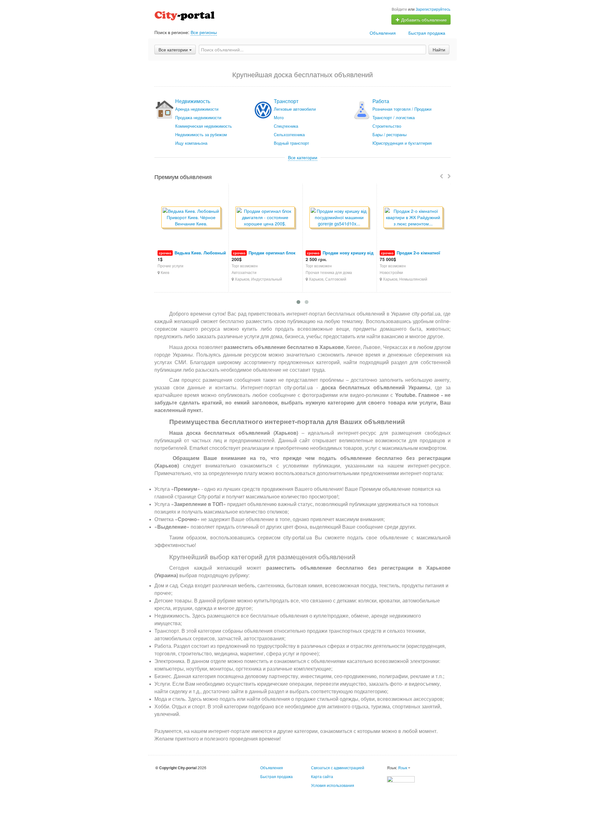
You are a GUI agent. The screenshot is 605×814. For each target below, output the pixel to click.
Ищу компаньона (191, 143)
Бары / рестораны (389, 134)
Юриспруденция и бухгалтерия (402, 143)
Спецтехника (286, 126)
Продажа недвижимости (198, 117)
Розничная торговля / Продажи (401, 109)
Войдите (399, 9)
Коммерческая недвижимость (203, 126)
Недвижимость (192, 101)
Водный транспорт (291, 143)
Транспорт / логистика (393, 117)
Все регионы (204, 32)
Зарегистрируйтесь (433, 9)
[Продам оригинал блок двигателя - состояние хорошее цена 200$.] (265, 217)
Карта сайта (322, 776)
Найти (439, 49)
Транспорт (286, 101)
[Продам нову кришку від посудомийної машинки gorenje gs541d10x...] (339, 217)
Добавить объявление (423, 19)
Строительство (386, 126)
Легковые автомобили (295, 109)
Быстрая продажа (426, 33)
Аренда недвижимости (196, 109)
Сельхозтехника (289, 134)
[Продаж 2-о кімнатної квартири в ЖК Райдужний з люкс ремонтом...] (413, 217)
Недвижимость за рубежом (201, 134)
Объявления (383, 33)
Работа (380, 101)
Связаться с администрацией (337, 767)
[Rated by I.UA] (401, 778)
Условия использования (332, 785)
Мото (279, 117)
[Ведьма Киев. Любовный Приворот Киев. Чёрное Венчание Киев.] (191, 217)
